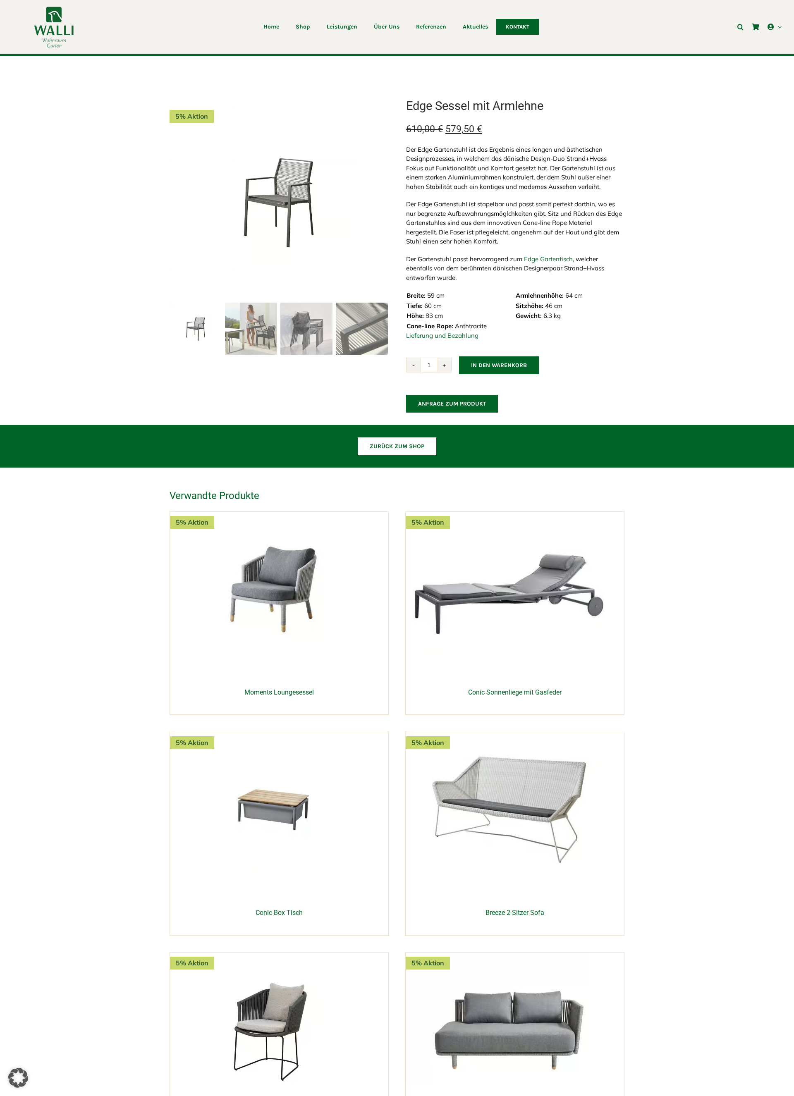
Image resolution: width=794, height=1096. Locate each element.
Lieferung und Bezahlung (442, 335)
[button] (740, 27)
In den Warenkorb (499, 365)
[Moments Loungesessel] (273, 516)
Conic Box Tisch (279, 913)
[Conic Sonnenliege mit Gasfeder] (509, 516)
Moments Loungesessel (279, 692)
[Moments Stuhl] (273, 957)
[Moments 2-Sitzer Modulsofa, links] (509, 957)
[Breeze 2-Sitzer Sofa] (509, 736)
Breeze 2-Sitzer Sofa (514, 913)
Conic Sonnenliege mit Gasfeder (515, 692)
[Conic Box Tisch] (273, 736)
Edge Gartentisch (548, 259)
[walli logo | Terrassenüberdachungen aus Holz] (53, 9)
